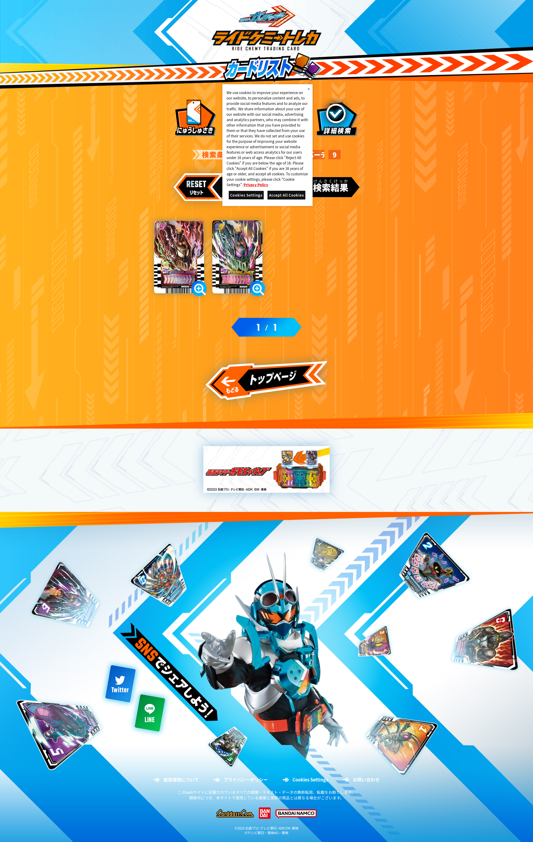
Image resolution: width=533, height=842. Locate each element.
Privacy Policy (256, 184)
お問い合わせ (366, 779)
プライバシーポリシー (245, 779)
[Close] (309, 89)
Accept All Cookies (286, 195)
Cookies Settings (310, 779)
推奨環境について (181, 779)
